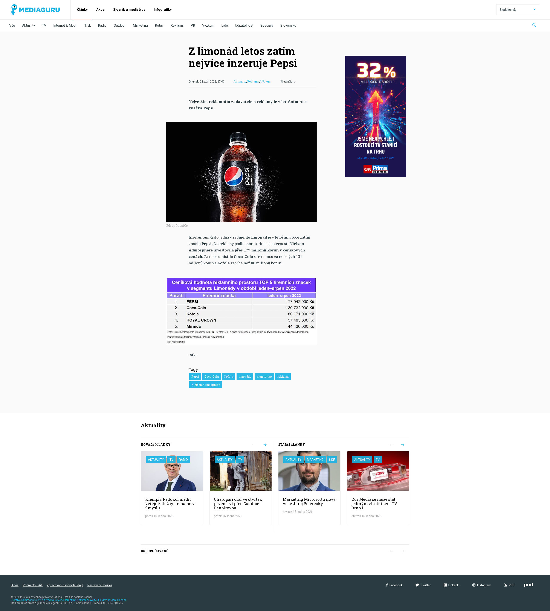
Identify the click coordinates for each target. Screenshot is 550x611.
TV (44, 25)
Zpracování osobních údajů (65, 585)
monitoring (264, 376)
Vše (12, 25)
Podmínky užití (33, 585)
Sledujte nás (508, 9)
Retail (159, 25)
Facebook (396, 585)
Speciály (266, 25)
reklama (283, 376)
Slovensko (288, 25)
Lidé (224, 25)
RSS (512, 585)
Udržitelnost (244, 25)
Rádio (102, 25)
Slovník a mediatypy (129, 10)
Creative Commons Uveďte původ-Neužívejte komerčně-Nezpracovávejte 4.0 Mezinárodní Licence (69, 600)
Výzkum (208, 25)
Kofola (228, 376)
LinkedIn (454, 585)
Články (82, 10)
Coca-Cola (212, 376)
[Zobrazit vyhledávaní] (534, 26)
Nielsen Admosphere (205, 385)
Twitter (426, 585)
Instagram (484, 585)
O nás (14, 585)
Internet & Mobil (65, 25)
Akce (100, 10)
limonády (245, 376)
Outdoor (120, 25)
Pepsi (195, 376)
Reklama (177, 25)
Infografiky (163, 10)
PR (193, 25)
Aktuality (28, 25)
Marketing (140, 25)
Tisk (87, 25)
